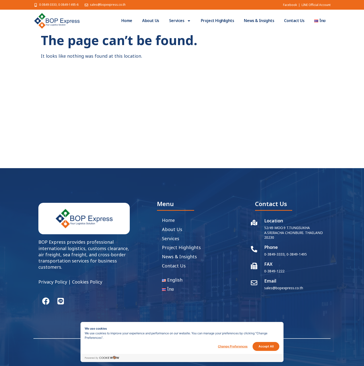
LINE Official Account (316, 5)
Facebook (290, 5)
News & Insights (259, 21)
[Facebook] (45, 301)
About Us (150, 21)
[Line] (60, 301)
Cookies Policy (87, 282)
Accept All (266, 346)
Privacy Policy (52, 282)
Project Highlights (217, 21)
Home (126, 21)
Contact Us (294, 21)
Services (176, 21)
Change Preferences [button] (233, 346)
